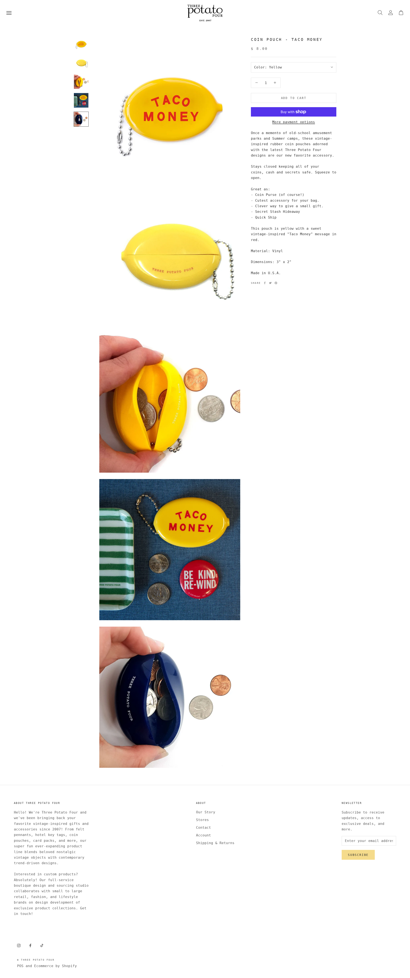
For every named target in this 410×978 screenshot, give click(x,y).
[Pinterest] (276, 283)
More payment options (293, 122)
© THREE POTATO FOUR (35, 960)
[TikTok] (42, 945)
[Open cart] (401, 13)
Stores (202, 820)
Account (203, 835)
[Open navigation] (9, 13)
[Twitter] (270, 283)
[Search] (380, 13)
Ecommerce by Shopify (55, 966)
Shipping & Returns (215, 843)
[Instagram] (18, 945)
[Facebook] (265, 283)
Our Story (205, 812)
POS (20, 966)
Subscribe (358, 855)
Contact (203, 828)
